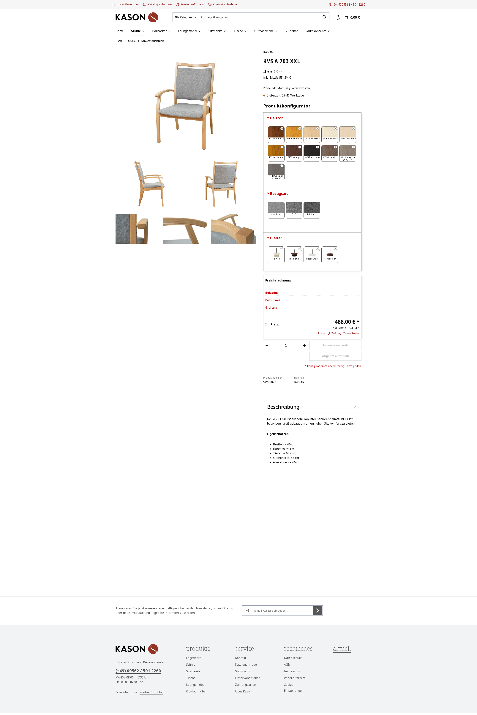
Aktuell (342, 648)
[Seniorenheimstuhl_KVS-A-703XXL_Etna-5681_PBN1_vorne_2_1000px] (186, 102)
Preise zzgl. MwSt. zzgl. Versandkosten (338, 333)
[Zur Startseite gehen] (137, 17)
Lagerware (193, 658)
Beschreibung (283, 406)
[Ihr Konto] (338, 17)
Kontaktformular (151, 692)
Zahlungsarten (245, 685)
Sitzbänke (193, 671)
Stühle (190, 664)
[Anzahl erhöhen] (304, 345)
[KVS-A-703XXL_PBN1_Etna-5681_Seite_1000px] (150, 183)
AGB (287, 664)
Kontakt (240, 658)
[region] (186, 148)
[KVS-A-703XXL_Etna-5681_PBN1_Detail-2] (138, 229)
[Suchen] (324, 17)
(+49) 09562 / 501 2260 (138, 670)
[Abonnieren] (317, 610)
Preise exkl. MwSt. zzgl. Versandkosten (286, 88)
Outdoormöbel (196, 691)
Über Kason (243, 691)
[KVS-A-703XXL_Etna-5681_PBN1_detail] (233, 229)
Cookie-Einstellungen (294, 688)
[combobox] (259, 17)
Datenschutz (293, 658)
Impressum (292, 671)
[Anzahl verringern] (266, 345)
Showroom (242, 671)
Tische (190, 678)
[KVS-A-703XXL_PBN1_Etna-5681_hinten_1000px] (221, 183)
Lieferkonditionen (247, 678)
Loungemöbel (195, 685)
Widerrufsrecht (294, 678)
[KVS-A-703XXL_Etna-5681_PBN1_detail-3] (185, 229)
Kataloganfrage (246, 664)
